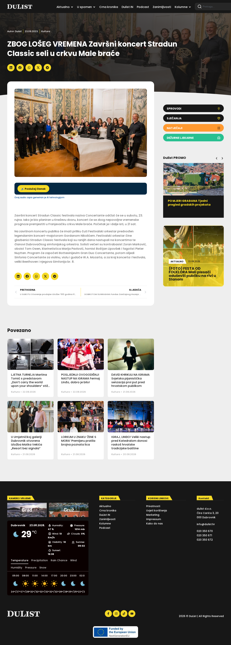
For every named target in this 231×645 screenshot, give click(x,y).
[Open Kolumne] (189, 7)
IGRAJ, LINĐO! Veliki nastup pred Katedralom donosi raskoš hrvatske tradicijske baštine (130, 442)
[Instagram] (116, 613)
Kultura (45, 31)
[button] (11, 67)
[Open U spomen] (94, 7)
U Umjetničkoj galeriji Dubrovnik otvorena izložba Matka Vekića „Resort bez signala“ (26, 442)
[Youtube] (131, 613)
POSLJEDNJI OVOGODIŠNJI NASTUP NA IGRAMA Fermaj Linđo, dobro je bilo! (80, 378)
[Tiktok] (124, 613)
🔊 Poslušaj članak (33, 189)
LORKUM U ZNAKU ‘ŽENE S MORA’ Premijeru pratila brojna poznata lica (78, 441)
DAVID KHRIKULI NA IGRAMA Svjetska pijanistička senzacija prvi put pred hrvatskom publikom (130, 380)
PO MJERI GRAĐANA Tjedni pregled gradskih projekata (189, 203)
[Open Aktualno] (72, 7)
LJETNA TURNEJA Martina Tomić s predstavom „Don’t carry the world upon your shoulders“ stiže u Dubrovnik (30, 382)
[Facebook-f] (108, 613)
